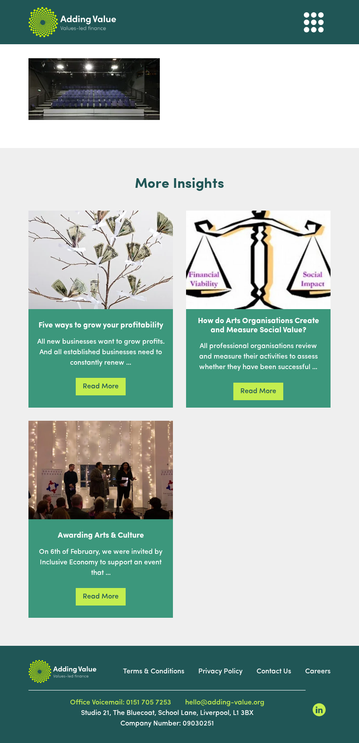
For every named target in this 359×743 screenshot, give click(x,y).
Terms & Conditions (153, 671)
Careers (318, 671)
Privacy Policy (220, 671)
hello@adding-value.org (224, 702)
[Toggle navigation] (314, 22)
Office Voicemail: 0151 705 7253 (120, 702)
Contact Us (274, 671)
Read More (101, 386)
